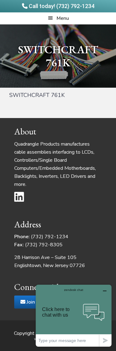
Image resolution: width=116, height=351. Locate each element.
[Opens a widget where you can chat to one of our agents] (73, 315)
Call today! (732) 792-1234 (61, 6)
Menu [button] (63, 18)
